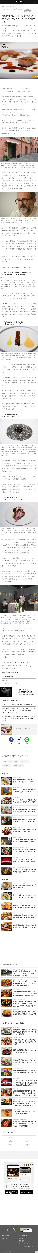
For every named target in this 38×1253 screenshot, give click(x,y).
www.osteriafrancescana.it (10, 672)
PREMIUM (26, 9)
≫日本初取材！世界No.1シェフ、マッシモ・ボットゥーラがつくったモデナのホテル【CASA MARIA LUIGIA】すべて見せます (18, 710)
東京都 (10, 1141)
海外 (5, 9)
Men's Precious (27, 11)
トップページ (6, 1235)
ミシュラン (19, 9)
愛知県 (10, 1145)
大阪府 (27, 1141)
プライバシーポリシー (25, 1243)
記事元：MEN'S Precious (9, 700)
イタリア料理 (11, 9)
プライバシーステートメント (27, 1246)
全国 (10, 1137)
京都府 (27, 1145)
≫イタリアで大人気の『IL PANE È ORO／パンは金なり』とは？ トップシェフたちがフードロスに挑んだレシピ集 (18, 718)
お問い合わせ (23, 1235)
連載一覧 (4, 1238)
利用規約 (21, 1241)
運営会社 (21, 1238)
